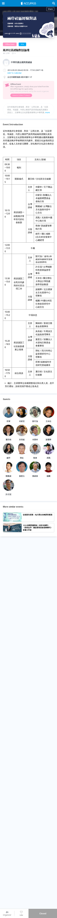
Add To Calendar (14, 73)
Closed (42, 913)
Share (50, 9)
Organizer (7, 915)
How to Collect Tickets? (21, 95)
